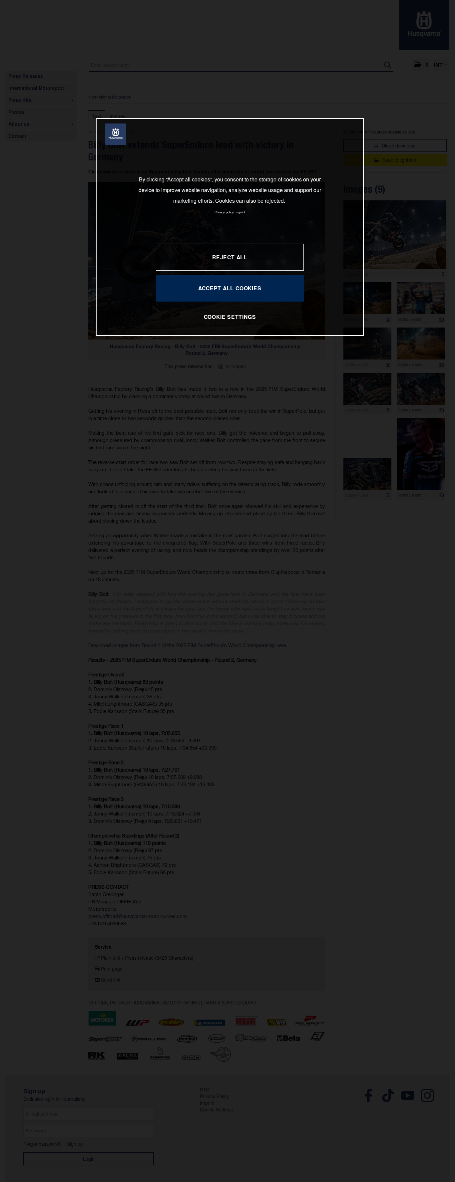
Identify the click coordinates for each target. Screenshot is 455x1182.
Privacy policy (224, 212)
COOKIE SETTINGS (230, 317)
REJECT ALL (229, 257)
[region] (230, 227)
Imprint (240, 212)
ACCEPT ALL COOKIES (229, 288)
